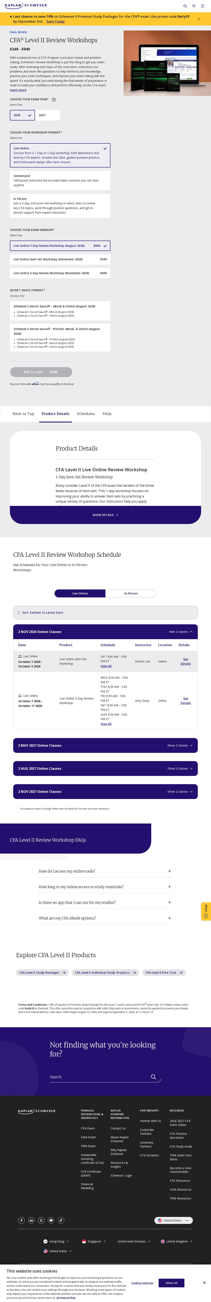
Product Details (55, 413)
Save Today (55, 21)
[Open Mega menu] (202, 5)
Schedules (86, 413)
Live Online (80, 593)
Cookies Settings (142, 1283)
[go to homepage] (49, 1112)
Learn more (18, 90)
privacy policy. (66, 1298)
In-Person (131, 593)
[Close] (204, 1282)
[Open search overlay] (185, 5)
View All (106, 666)
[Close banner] (199, 19)
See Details (186, 661)
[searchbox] (105, 1077)
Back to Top (23, 413)
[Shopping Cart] (193, 5)
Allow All (171, 1283)
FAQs (107, 413)
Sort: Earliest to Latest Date (42, 612)
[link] (21, 1220)
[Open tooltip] (54, 100)
